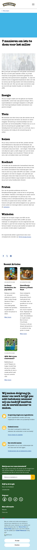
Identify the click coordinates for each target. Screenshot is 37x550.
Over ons (4, 512)
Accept (17, 540)
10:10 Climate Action (25, 237)
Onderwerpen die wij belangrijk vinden (19, 451)
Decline (17, 545)
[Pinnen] (10, 256)
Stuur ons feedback (8, 487)
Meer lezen (7, 317)
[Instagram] (10, 499)
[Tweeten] (7, 256)
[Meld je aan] (33, 477)
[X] (21, 499)
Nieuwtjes (6, 11)
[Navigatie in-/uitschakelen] (33, 4)
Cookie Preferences (21, 530)
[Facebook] (4, 499)
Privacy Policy (8, 528)
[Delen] (3, 256)
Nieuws (4, 509)
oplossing (6, 207)
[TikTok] (15, 499)
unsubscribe (5, 489)
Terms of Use (22, 527)
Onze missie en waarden (15, 435)
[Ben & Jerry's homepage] (9, 4)
